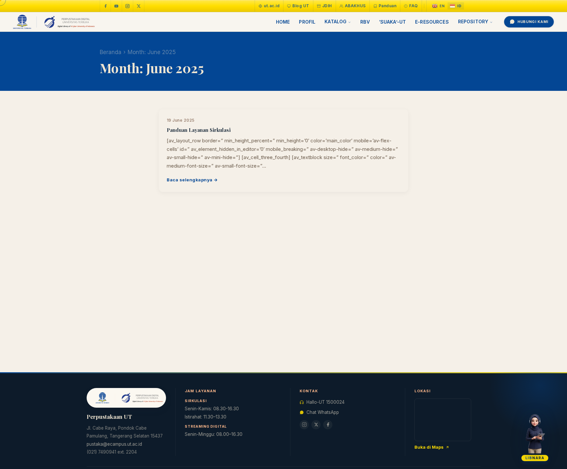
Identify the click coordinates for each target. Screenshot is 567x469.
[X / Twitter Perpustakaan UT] (138, 6)
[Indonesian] (456, 6)
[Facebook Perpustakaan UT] (105, 6)
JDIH (327, 5)
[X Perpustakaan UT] (316, 424)
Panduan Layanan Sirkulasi (199, 130)
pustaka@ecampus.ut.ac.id (114, 444)
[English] (438, 6)
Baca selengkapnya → (192, 179)
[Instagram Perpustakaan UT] (127, 6)
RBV (364, 22)
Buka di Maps (429, 447)
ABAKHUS (355, 5)
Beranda (110, 52)
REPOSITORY (473, 21)
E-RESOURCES (432, 22)
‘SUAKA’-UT (392, 22)
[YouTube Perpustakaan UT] (116, 6)
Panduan (387, 5)
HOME (283, 22)
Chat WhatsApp (322, 412)
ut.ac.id (272, 5)
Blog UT (300, 5)
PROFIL (307, 22)
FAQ (413, 5)
